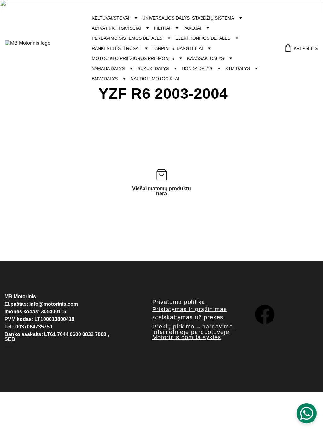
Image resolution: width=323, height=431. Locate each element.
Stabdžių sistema (213, 18)
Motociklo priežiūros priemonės (133, 58)
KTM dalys (237, 68)
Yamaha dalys (108, 68)
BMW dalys (105, 78)
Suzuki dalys (153, 68)
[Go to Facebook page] (264, 314)
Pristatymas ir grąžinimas (189, 309)
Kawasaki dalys (205, 58)
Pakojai (192, 28)
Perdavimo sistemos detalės (127, 38)
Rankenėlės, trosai (116, 48)
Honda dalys (197, 68)
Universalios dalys (166, 18)
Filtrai (162, 28)
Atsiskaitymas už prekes (188, 317)
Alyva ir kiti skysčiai (116, 28)
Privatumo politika (178, 302)
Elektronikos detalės (202, 38)
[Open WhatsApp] (307, 413)
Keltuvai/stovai (110, 18)
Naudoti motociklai (155, 78)
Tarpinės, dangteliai (178, 48)
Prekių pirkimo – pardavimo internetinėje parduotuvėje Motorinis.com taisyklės (193, 331)
